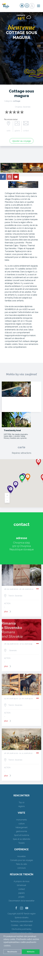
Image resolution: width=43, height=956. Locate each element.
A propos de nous (21, 881)
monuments (21, 820)
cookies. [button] (7, 945)
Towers (21, 843)
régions (21, 806)
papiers (21, 893)
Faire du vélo (21, 864)
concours (21, 868)
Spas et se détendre (21, 839)
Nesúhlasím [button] (12, 952)
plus (6, 611)
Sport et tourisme (21, 835)
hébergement (21, 827)
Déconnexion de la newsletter (21, 901)
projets (21, 897)
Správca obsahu (21, 917)
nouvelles (21, 856)
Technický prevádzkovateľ (21, 921)
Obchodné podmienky (21, 929)
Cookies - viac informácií (21, 925)
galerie (17, 131)
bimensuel (21, 885)
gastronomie (21, 831)
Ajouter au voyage (21, 141)
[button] (38, 462)
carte (8, 131)
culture (21, 823)
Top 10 (21, 802)
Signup (22, 5)
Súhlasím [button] (30, 952)
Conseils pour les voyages (21, 860)
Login (27, 5)
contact (26, 131)
